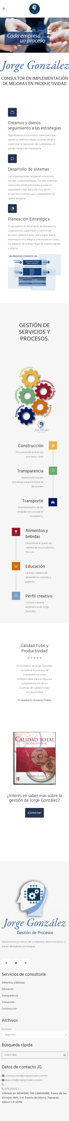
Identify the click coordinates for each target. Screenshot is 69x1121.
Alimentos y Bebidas (13, 982)
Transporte (8, 1002)
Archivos (7, 1029)
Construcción (9, 1008)
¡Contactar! (34, 813)
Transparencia (10, 995)
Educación (7, 989)
